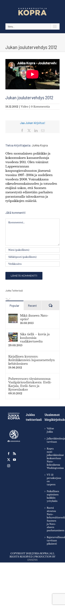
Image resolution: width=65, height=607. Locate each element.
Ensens (32, 560)
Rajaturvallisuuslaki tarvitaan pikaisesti (51, 540)
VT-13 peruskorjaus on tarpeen (51, 479)
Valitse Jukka (50, 430)
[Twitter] (8, 459)
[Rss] (14, 453)
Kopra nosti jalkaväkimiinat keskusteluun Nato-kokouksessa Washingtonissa (51, 458)
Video (24, 106)
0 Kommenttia (40, 106)
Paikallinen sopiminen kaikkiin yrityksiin (51, 496)
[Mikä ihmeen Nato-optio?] (13, 316)
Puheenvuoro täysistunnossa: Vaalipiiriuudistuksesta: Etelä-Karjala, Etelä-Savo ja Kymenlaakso (30, 384)
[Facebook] (8, 453)
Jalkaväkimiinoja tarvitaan (51, 440)
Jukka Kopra (40, 145)
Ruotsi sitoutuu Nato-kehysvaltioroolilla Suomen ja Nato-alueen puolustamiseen (51, 519)
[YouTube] (14, 459)
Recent (32, 305)
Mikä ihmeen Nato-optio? (34, 317)
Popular (14, 305)
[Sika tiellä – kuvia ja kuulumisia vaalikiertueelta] (13, 334)
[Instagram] (8, 465)
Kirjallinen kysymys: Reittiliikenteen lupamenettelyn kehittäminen (31, 360)
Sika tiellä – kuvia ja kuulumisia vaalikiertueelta (35, 337)
